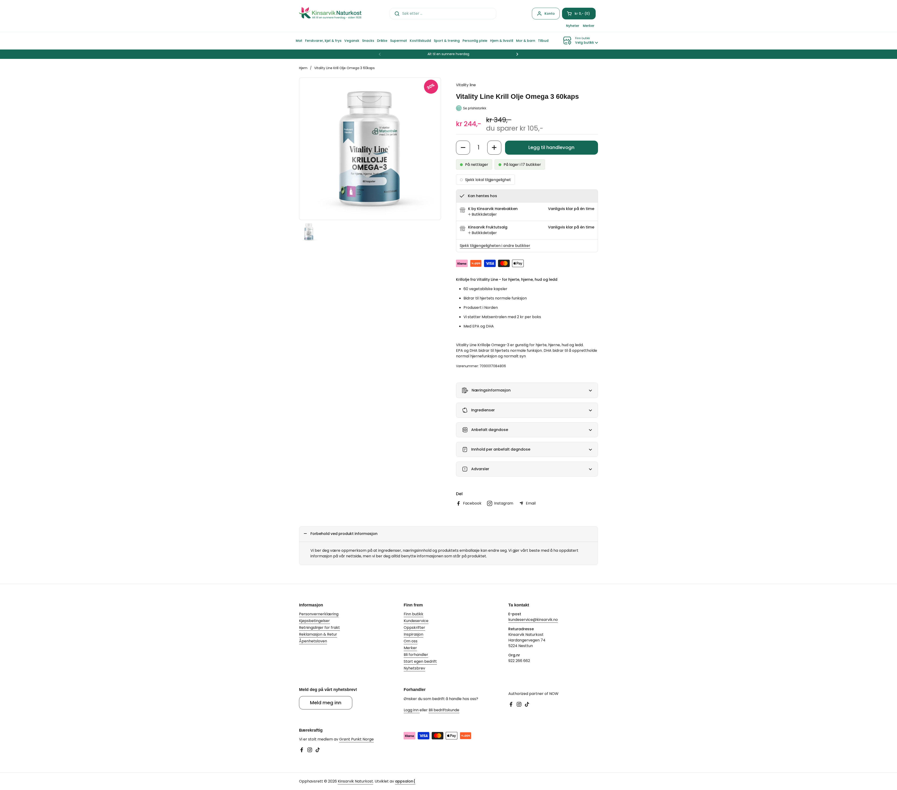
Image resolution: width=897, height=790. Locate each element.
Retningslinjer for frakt (319, 627)
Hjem (303, 68)
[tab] (482, 214)
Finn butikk (413, 614)
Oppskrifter (414, 627)
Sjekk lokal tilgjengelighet (488, 179)
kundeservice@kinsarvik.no (533, 619)
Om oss (410, 641)
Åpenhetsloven (313, 641)
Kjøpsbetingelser (314, 620)
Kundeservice (416, 620)
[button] (579, 13)
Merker (410, 648)
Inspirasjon (413, 634)
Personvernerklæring (318, 614)
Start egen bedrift (420, 661)
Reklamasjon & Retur (318, 634)
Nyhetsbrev (414, 668)
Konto (550, 13)
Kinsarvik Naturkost (355, 781)
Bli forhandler (416, 654)
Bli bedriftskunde (444, 710)
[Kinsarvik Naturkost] (330, 13)
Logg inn (412, 710)
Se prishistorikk (474, 108)
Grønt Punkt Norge (356, 739)
